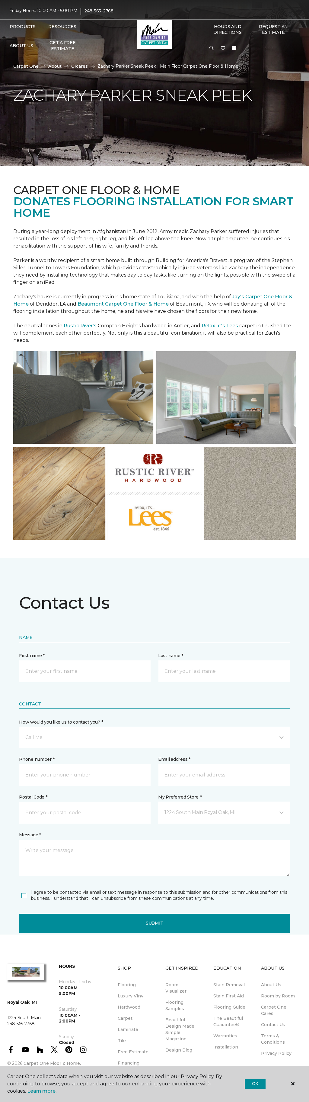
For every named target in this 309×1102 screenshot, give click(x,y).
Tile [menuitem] (122, 1040)
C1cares (79, 66)
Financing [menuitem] (128, 1063)
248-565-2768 (98, 11)
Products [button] (23, 26)
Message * (30, 835)
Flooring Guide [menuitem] (229, 1007)
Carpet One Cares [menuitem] (273, 1010)
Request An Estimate (273, 29)
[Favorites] (223, 48)
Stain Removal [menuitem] (229, 984)
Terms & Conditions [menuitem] (273, 1039)
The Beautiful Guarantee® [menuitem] (228, 1021)
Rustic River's (80, 326)
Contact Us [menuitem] (273, 1024)
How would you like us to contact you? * (61, 722)
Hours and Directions (227, 29)
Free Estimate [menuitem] (133, 1052)
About (55, 66)
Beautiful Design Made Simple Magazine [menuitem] (179, 1029)
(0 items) (234, 48)
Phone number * (36, 759)
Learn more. (41, 1091)
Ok (255, 1083)
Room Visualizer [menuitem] (175, 988)
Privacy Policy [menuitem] (276, 1053)
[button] (211, 48)
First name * (32, 655)
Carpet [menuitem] (125, 1018)
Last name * (170, 655)
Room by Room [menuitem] (278, 996)
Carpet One (26, 66)
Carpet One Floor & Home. (52, 1063)
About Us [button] (21, 45)
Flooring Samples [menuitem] (174, 1005)
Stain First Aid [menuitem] (228, 996)
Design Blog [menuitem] (178, 1050)
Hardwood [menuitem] (129, 1007)
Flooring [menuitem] (127, 984)
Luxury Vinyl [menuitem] (131, 996)
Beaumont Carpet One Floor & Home (123, 304)
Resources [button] (62, 26)
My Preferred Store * (179, 797)
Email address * (174, 759)
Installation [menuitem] (225, 1047)
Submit (154, 923)
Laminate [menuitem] (128, 1029)
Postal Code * (33, 797)
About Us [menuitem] (271, 984)
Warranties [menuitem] (225, 1036)
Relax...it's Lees (220, 326)
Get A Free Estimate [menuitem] (62, 45)
